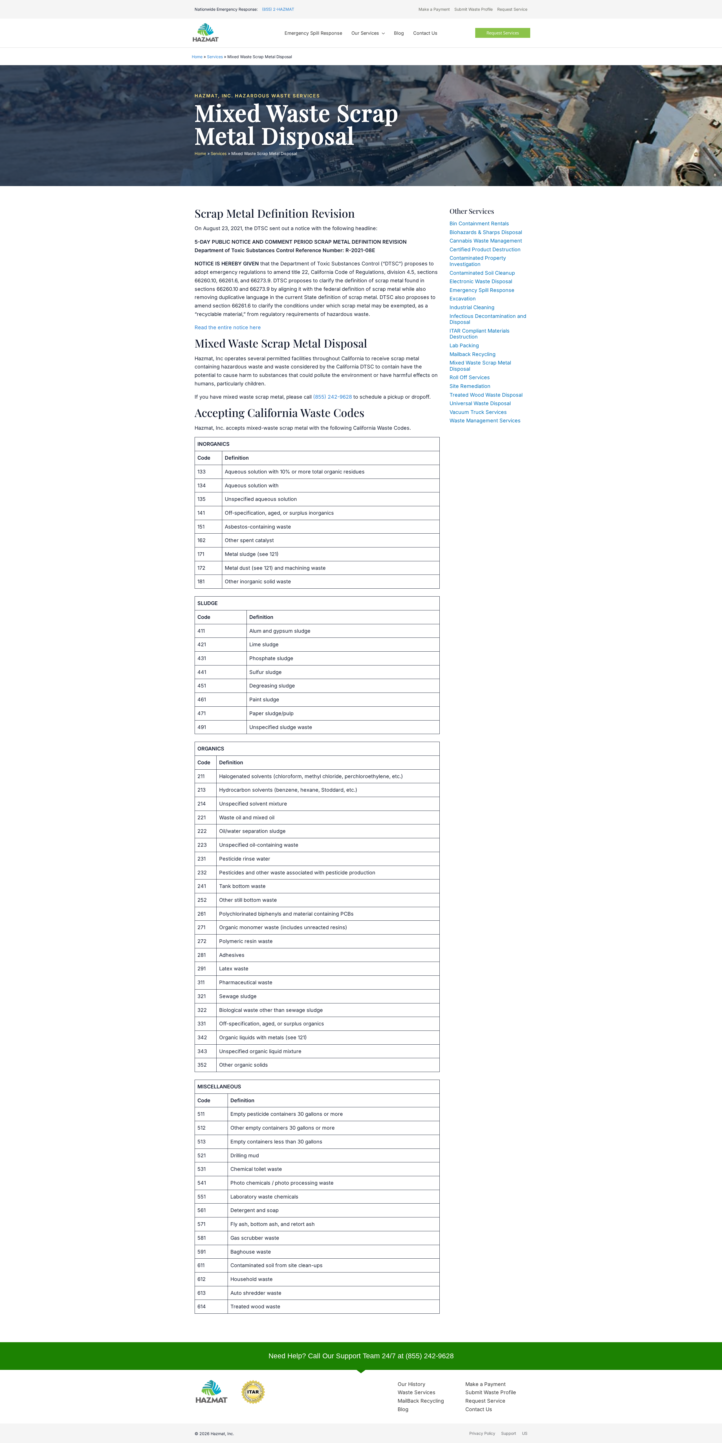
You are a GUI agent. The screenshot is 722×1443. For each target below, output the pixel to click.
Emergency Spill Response (482, 290)
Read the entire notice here (228, 327)
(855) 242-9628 (332, 397)
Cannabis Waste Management (486, 241)
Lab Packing (464, 345)
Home (197, 56)
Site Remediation (470, 386)
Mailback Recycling (473, 354)
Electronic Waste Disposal (481, 281)
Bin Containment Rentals (479, 223)
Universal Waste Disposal (480, 403)
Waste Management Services (485, 420)
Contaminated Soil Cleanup (482, 273)
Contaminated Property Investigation (478, 261)
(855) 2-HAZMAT (278, 9)
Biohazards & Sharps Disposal (486, 232)
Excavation (463, 299)
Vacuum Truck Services (478, 412)
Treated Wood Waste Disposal (486, 395)
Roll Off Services (470, 377)
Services (215, 56)
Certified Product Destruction (485, 249)
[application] (382, 33)
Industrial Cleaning (472, 307)
